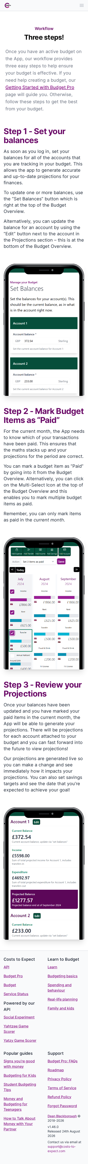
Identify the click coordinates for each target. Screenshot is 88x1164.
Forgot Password (62, 1106)
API (6, 967)
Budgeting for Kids (20, 1075)
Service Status (16, 994)
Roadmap (56, 1070)
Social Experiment (19, 1017)
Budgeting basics (63, 976)
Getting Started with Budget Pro (39, 87)
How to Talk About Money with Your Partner (19, 1123)
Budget (10, 985)
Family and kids (61, 1008)
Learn (52, 967)
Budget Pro (13, 976)
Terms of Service (62, 1088)
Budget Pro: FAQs (63, 1061)
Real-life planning (63, 999)
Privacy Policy (60, 1079)
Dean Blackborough (62, 1116)
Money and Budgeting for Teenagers (15, 1104)
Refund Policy (59, 1097)
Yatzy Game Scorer (20, 1040)
